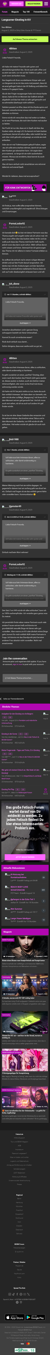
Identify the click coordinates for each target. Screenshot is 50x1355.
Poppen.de (19, 1266)
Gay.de (19, 1270)
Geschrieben (20, 52)
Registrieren (34, 4)
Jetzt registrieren (25, 857)
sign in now (17, 664)
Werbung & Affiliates (19, 1177)
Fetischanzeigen (19, 1248)
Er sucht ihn (19, 1252)
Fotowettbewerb (40, 11)
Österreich (19, 1230)
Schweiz (19, 1234)
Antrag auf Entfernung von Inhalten (19, 1165)
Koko (19, 1277)
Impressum (19, 1149)
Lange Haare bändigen (21, 918)
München (19, 1206)
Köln (19, 1222)
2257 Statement (19, 1173)
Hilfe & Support (19, 1138)
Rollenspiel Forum (25, 793)
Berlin (19, 1199)
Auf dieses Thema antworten (25, 39)
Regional (19, 1195)
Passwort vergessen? (19, 1153)
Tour (12, 1142)
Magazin (15, 11)
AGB (19, 1146)
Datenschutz (24, 1161)
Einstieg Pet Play (8, 789)
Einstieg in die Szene (10, 734)
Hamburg (19, 1202)
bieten (18, 1157)
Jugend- (13, 1161)
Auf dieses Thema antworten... (20, 678)
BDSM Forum (19, 1244)
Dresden (19, 1226)
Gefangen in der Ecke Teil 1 (23, 899)
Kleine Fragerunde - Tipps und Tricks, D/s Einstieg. (21, 750)
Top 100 (26, 11)
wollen (26, 1157)
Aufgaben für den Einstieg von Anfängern (17, 714)
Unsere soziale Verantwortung (19, 1180)
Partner (16, 1262)
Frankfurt (19, 1210)
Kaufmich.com (19, 1274)
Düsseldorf (19, 1214)
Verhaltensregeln (19, 1169)
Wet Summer (16, 909)
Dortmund (19, 1218)
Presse (19, 1184)
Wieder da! (16, 4)
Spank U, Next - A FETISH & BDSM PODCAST (19, 1299)
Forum (4, 11)
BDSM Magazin (22, 1142)
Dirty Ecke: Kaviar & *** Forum (28, 30)
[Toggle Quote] (5, 294)
